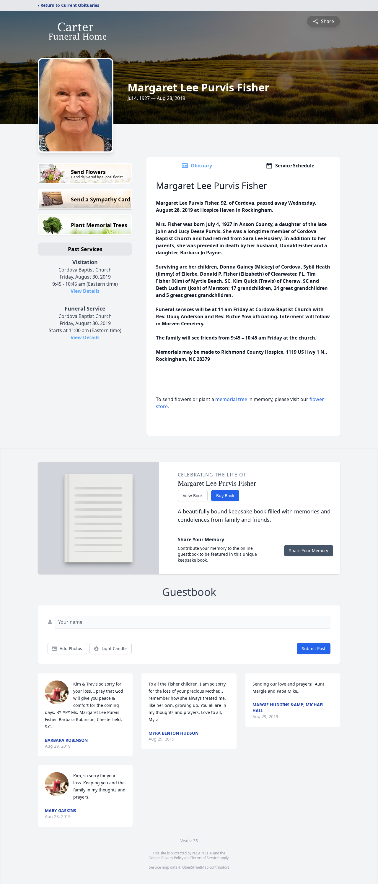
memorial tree (231, 399)
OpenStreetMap (195, 867)
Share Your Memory (308, 550)
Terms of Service (205, 857)
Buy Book (225, 495)
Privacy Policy (172, 857)
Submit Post (313, 648)
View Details (85, 291)
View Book (193, 495)
